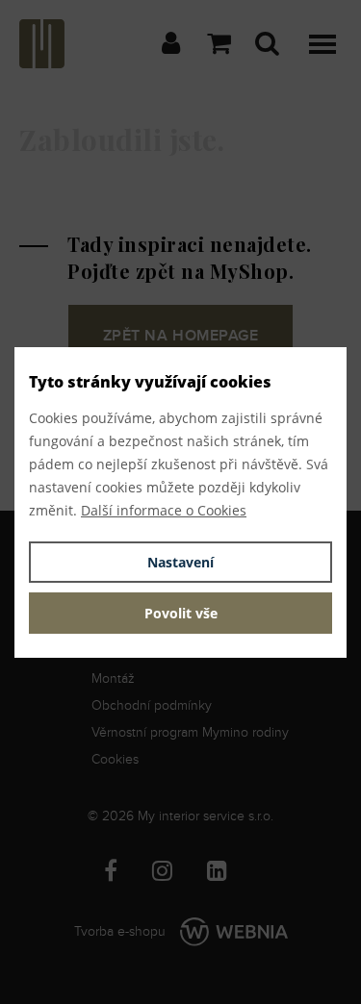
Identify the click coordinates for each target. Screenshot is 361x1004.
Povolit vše (181, 613)
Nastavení (180, 562)
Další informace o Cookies (163, 510)
